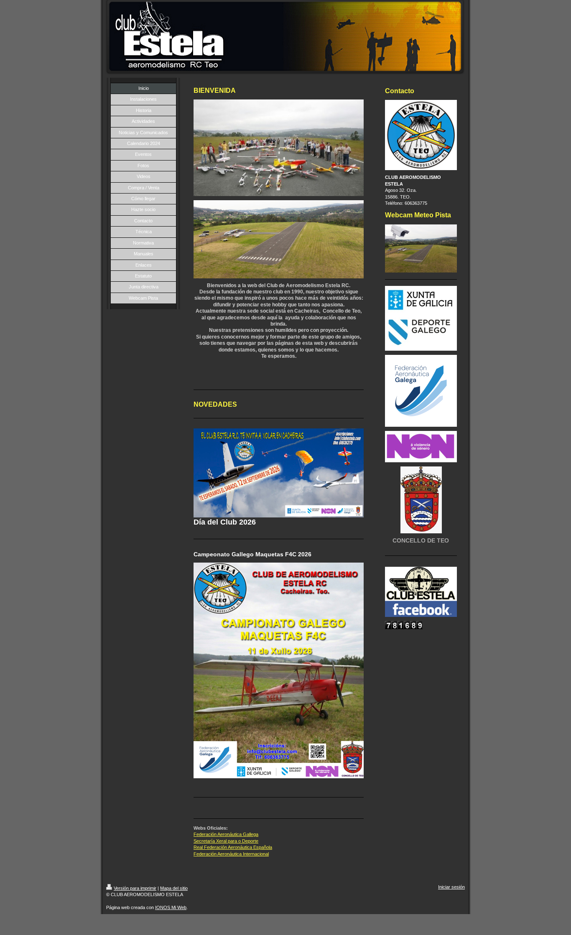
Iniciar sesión (451, 886)
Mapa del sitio (174, 888)
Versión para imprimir (135, 888)
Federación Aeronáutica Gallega (226, 834)
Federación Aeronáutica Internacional (231, 853)
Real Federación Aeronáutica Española (233, 847)
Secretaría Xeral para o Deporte (226, 840)
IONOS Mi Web (170, 907)
